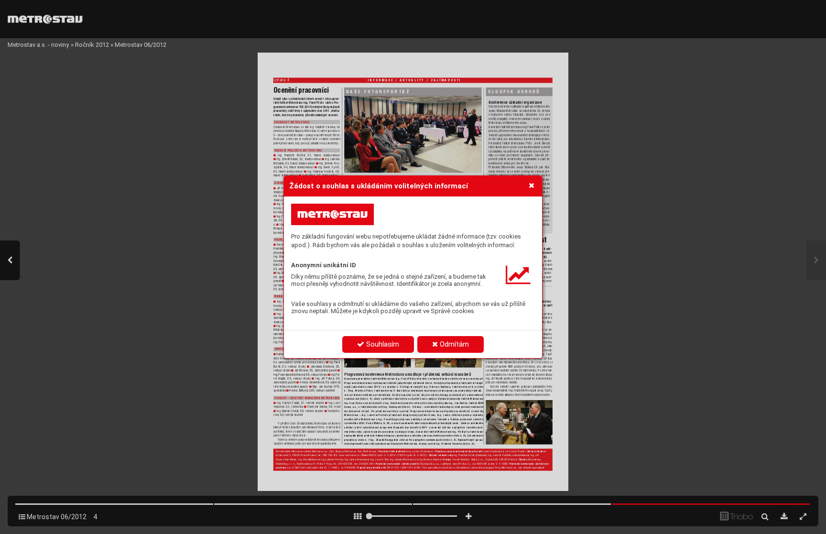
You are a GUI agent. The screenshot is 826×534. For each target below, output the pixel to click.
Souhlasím (381, 344)
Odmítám (453, 344)
